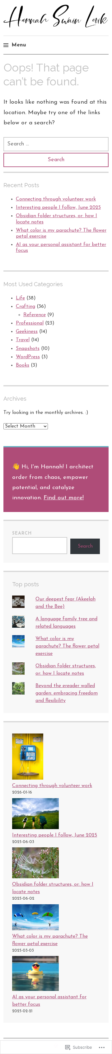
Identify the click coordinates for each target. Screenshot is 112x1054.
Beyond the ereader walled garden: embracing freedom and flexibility (66, 693)
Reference (34, 314)
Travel (23, 340)
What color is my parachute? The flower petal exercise (67, 646)
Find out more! (64, 498)
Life (20, 298)
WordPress (28, 357)
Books (22, 365)
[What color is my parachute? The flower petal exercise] (35, 918)
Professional (30, 323)
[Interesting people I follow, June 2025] (35, 815)
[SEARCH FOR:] (56, 144)
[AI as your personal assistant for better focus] (35, 974)
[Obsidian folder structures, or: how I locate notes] (35, 864)
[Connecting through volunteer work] (27, 757)
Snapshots (28, 348)
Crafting (25, 306)
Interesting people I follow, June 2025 (58, 207)
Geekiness (27, 331)
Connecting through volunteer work (56, 199)
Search (22, 533)
